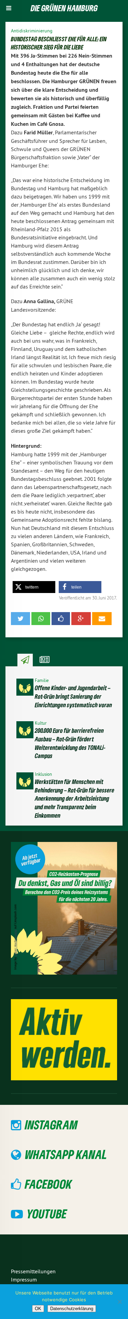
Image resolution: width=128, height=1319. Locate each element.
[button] (34, 587)
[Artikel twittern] (20, 618)
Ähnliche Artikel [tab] (44, 660)
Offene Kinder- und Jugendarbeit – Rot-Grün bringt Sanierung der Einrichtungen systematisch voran (73, 696)
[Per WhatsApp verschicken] (40, 618)
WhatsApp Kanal (66, 1154)
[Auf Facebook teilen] (61, 618)
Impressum (24, 1279)
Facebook (48, 1183)
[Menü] (8, 8)
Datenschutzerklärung (71, 1308)
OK (38, 1308)
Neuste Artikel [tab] (25, 660)
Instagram (51, 1124)
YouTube (47, 1213)
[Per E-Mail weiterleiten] (102, 618)
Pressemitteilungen (33, 1271)
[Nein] (119, 1301)
